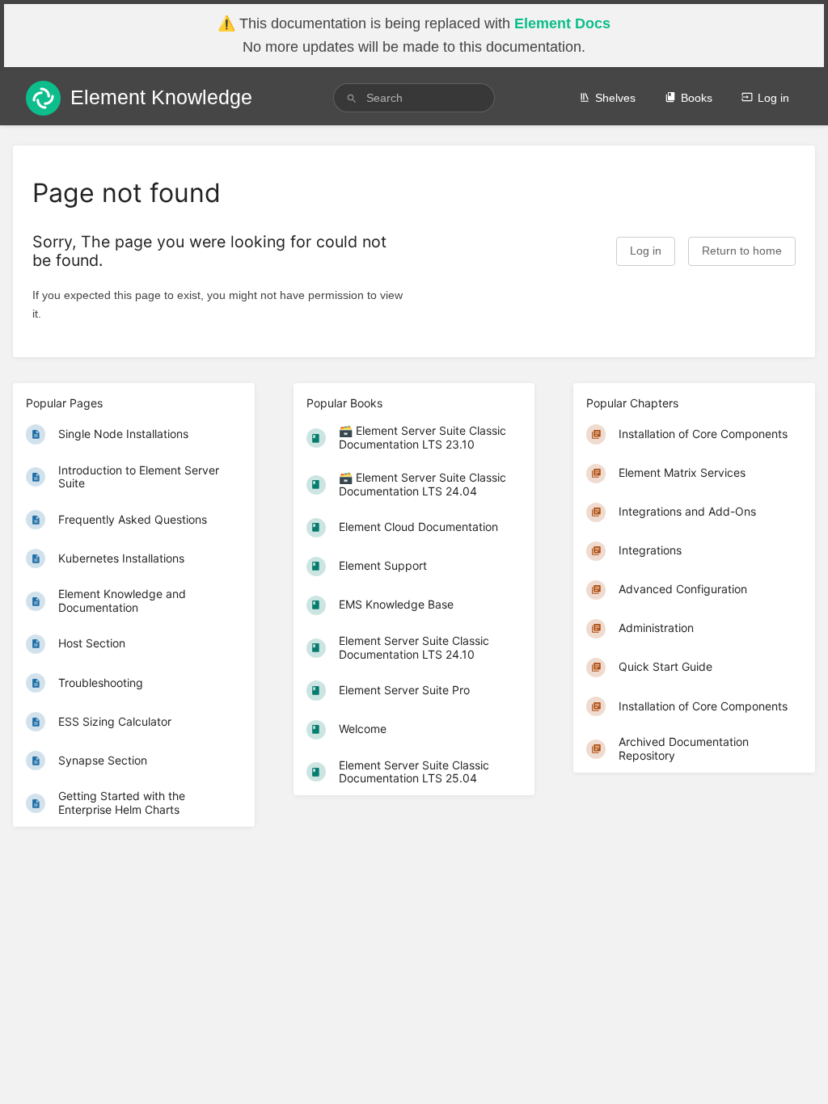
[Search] (351, 98)
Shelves (615, 97)
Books (696, 97)
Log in (773, 97)
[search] (414, 97)
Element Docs (562, 23)
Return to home (742, 251)
